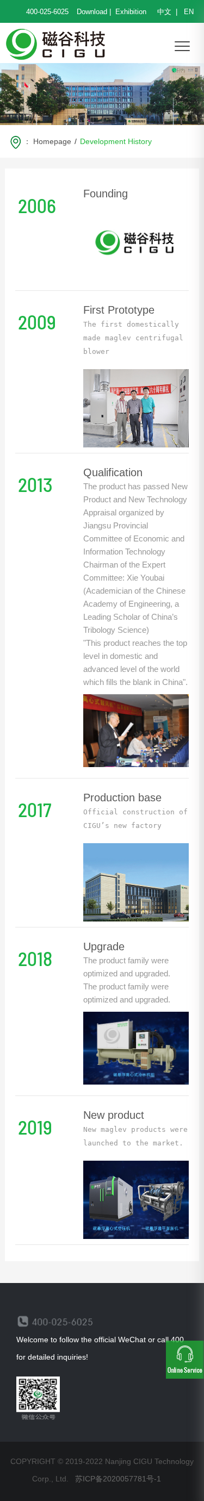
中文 (165, 12)
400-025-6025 (47, 12)
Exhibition (130, 12)
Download (92, 12)
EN (188, 12)
